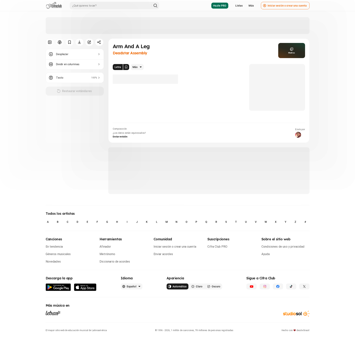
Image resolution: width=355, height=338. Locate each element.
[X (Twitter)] (304, 286)
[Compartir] (99, 42)
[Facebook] (278, 286)
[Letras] (53, 313)
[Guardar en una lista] (69, 42)
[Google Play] (58, 287)
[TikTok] (291, 286)
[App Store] (85, 287)
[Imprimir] (60, 42)
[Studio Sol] (296, 314)
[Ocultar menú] (50, 42)
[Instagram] (265, 286)
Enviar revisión (120, 136)
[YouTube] (251, 286)
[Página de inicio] (54, 5)
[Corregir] (89, 42)
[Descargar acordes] (79, 42)
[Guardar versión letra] (126, 67)
